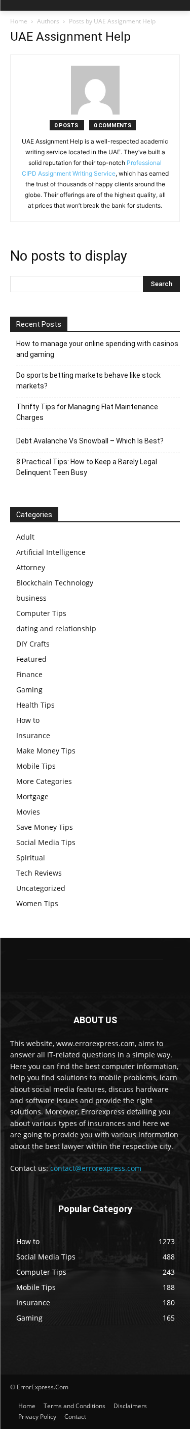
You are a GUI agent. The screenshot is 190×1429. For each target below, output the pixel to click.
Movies (28, 812)
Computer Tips (41, 613)
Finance (29, 674)
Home (18, 21)
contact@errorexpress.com (95, 1168)
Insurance (33, 735)
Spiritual (30, 857)
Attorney (30, 567)
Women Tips (37, 903)
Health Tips (35, 705)
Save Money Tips (44, 827)
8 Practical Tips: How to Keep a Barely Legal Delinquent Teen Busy (86, 467)
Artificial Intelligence (51, 552)
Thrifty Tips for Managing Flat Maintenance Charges (87, 412)
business (31, 598)
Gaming (29, 689)
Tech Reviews (39, 873)
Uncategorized (40, 888)
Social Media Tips (45, 842)
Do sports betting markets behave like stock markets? (88, 380)
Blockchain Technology (54, 582)
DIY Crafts (33, 644)
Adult (25, 537)
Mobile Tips (36, 766)
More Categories (44, 781)
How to (28, 720)
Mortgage (32, 796)
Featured (31, 659)
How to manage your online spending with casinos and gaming (97, 349)
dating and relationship (56, 628)
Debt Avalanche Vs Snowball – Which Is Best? (90, 441)
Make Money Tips (45, 750)
